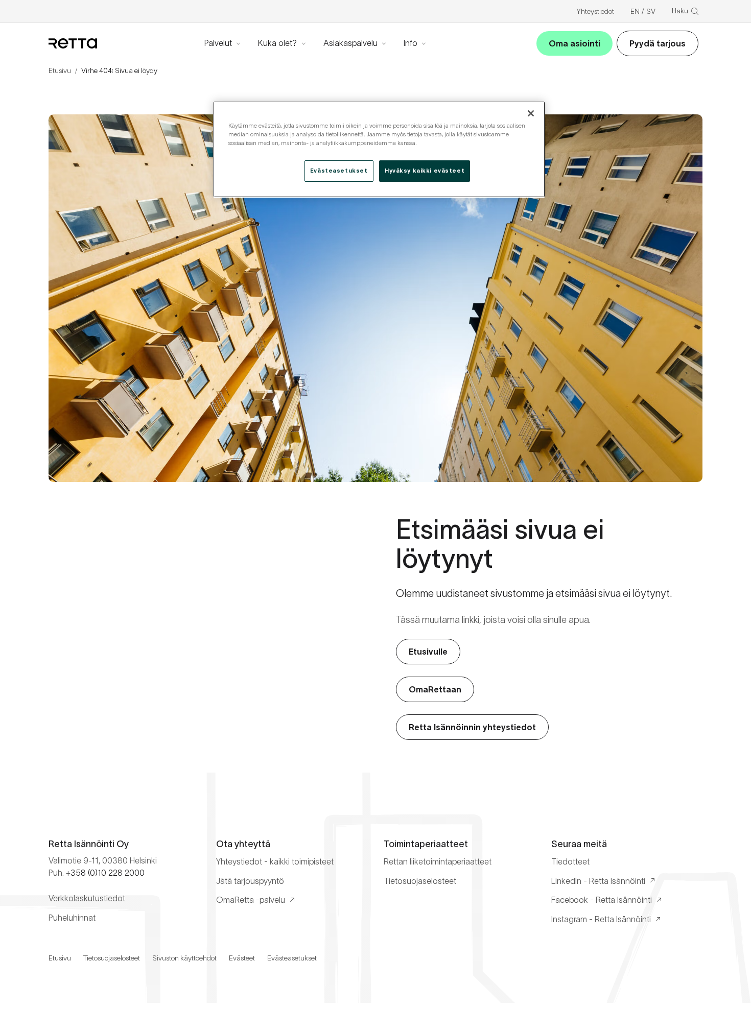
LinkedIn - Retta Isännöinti (598, 880)
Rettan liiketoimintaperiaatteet (437, 861)
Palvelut (218, 42)
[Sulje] (531, 113)
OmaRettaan (435, 689)
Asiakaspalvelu (350, 42)
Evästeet (242, 958)
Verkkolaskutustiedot (87, 898)
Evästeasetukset (292, 958)
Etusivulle (428, 651)
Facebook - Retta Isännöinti (601, 899)
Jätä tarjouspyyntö (250, 880)
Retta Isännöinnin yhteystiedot (472, 727)
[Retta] (73, 43)
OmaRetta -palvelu (250, 899)
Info (410, 42)
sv (650, 11)
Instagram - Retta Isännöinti (601, 919)
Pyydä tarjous (657, 43)
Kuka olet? (277, 42)
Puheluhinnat (72, 917)
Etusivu (60, 70)
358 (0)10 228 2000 (108, 872)
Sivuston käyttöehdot (184, 958)
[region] (379, 149)
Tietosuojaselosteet (420, 880)
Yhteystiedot (595, 11)
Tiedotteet (570, 861)
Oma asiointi (574, 43)
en (635, 11)
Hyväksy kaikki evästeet (424, 170)
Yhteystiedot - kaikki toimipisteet (275, 861)
